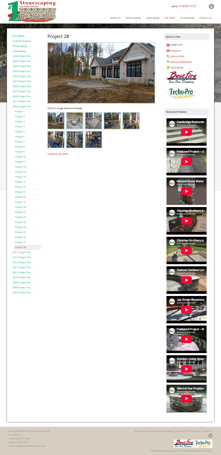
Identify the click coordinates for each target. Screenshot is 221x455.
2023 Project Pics (22, 71)
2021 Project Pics (22, 81)
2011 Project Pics (22, 272)
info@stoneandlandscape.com (30, 445)
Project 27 (20, 242)
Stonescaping (20, 46)
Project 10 (20, 156)
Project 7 (20, 141)
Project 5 (20, 131)
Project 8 (20, 146)
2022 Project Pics (22, 76)
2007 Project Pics (22, 292)
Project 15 (20, 181)
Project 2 (20, 116)
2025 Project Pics (22, 61)
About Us (139, 431)
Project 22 (20, 217)
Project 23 (20, 222)
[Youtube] (211, 6)
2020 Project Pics (22, 86)
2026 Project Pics (22, 56)
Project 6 (20, 136)
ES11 (210, 450)
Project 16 (20, 186)
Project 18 (20, 196)
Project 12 (20, 166)
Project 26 (20, 237)
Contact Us (175, 50)
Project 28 (20, 247)
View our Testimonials (181, 61)
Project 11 (20, 161)
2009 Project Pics (22, 282)
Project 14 (20, 176)
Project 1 (20, 111)
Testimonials (193, 431)
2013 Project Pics (22, 262)
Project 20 (20, 207)
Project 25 (20, 232)
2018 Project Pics (22, 96)
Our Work (19, 36)
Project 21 (20, 212)
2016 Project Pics (22, 106)
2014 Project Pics (22, 257)
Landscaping (19, 51)
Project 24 (20, 227)
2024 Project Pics (22, 66)
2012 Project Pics (22, 267)
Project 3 (20, 121)
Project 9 (20, 151)
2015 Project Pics (22, 252)
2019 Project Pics (22, 91)
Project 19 (20, 201)
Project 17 (20, 191)
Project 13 (20, 171)
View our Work (177, 56)
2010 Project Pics (22, 277)
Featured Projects (22, 41)
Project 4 (20, 126)
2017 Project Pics (22, 101)
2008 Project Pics (22, 287)
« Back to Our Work (57, 153)
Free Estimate (176, 67)
